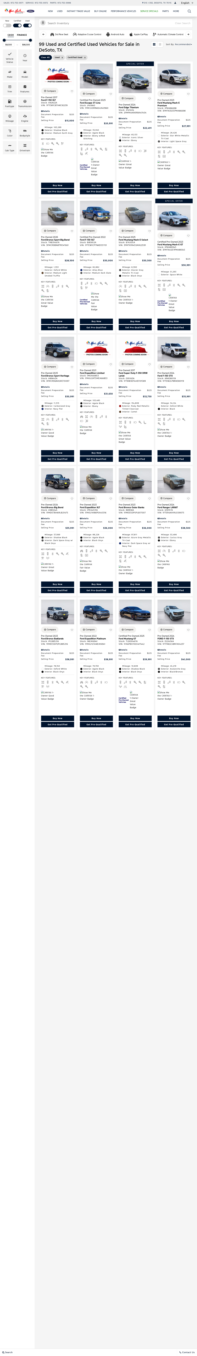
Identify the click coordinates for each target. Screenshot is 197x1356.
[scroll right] (188, 34)
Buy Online (100, 11)
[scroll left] (43, 34)
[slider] (4, 40)
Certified (17, 21)
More (176, 12)
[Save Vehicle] (72, 91)
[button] (189, 11)
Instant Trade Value (78, 11)
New (50, 11)
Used (60, 11)
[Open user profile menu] (175, 2)
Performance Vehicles (123, 11)
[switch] (7, 23)
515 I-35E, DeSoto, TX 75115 (157, 3)
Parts (165, 11)
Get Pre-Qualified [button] (57, 191)
